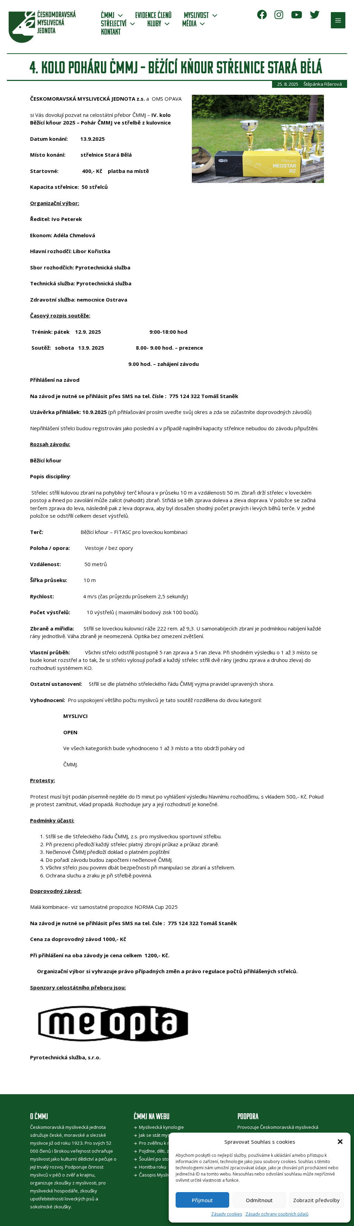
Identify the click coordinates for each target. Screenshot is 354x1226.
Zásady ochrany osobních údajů (276, 1214)
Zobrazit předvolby (316, 1200)
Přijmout (202, 1200)
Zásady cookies (226, 1214)
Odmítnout (259, 1200)
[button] (340, 1141)
